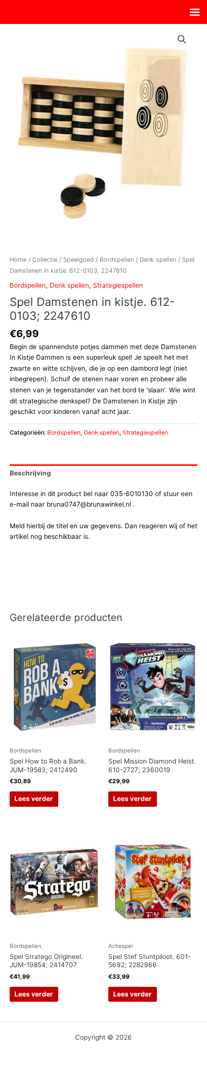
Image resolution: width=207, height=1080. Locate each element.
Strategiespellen (118, 285)
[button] (182, 39)
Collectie (44, 259)
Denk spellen (158, 259)
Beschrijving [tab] (30, 473)
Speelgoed (78, 259)
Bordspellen (117, 259)
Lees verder (33, 798)
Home (18, 259)
